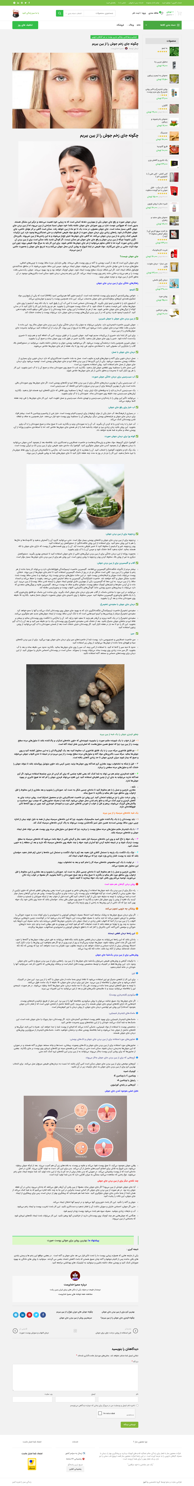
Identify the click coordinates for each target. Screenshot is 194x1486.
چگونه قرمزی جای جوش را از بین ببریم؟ (117, 1317)
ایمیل (93, 1394)
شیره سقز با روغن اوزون (157, 203)
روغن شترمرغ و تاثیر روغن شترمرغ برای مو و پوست (156, 90)
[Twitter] (26, 3)
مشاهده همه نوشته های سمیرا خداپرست (75, 1294)
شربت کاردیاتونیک (159, 250)
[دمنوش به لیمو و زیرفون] (174, 78)
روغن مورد (163, 296)
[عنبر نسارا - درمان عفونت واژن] (174, 268)
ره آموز (145, 1482)
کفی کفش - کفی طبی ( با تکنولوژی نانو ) (156, 175)
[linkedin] (18, 3)
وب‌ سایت (48, 1394)
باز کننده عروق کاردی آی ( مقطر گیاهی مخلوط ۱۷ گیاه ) (157, 234)
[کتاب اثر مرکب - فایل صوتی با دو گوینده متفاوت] (174, 192)
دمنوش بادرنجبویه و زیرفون (159, 120)
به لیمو (164, 48)
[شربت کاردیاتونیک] (174, 253)
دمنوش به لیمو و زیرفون (157, 75)
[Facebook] (29, 3)
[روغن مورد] (174, 299)
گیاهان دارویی (97, 37)
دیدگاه (135, 1361)
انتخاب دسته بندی (75, 13)
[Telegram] (14, 3)
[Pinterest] (22, 3)
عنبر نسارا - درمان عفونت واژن (157, 265)
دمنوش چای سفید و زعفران (159, 218)
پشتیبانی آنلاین (75, 1469)
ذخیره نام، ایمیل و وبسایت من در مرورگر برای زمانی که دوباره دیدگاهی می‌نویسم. (102, 1405)
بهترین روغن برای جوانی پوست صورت (67, 1240)
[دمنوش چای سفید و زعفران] (174, 220)
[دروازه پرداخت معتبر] (32, 1464)
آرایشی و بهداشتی (130, 37)
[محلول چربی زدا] (174, 65)
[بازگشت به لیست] (75, 1331)
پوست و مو (107, 37)
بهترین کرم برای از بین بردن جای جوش (118, 1311)
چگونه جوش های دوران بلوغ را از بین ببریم (74, 1311)
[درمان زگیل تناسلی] (174, 285)
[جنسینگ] (174, 136)
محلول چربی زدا (160, 62)
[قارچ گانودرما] (174, 149)
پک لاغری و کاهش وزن (157, 160)
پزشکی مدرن (118, 37)
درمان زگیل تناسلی (160, 280)
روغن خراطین (161, 310)
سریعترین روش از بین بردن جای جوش (75, 1317)
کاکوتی (164, 105)
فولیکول (58, 263)
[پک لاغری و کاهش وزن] (174, 163)
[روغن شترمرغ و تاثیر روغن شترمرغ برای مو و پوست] (174, 94)
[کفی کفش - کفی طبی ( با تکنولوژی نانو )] (174, 177)
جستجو (59, 13)
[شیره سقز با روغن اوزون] (174, 207)
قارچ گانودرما (162, 146)
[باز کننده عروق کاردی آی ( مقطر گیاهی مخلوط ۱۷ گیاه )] (174, 237)
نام (137, 1394)
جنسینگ (163, 133)
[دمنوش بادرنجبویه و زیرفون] (174, 122)
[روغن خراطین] (174, 313)
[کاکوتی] (174, 108)
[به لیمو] (174, 51)
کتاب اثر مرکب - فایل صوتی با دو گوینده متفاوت (156, 188)
